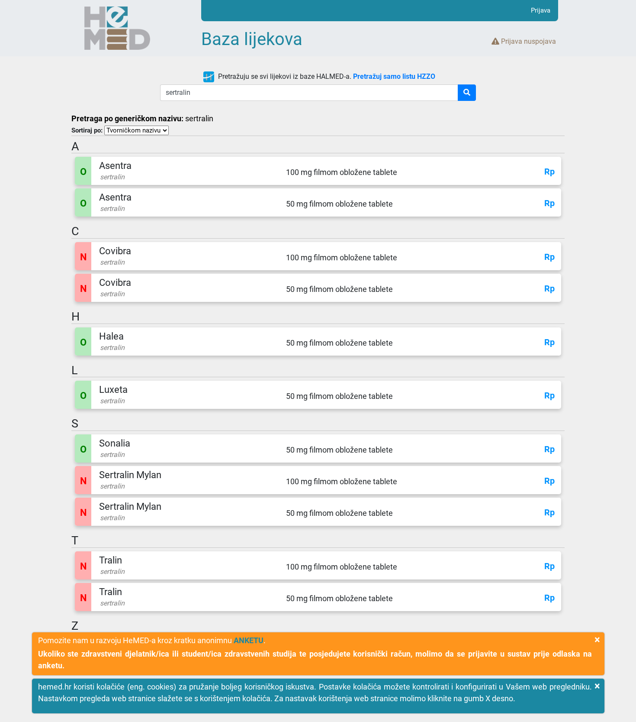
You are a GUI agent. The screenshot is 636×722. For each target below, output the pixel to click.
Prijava (540, 10)
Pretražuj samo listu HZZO (394, 76)
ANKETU (248, 640)
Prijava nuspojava (527, 41)
